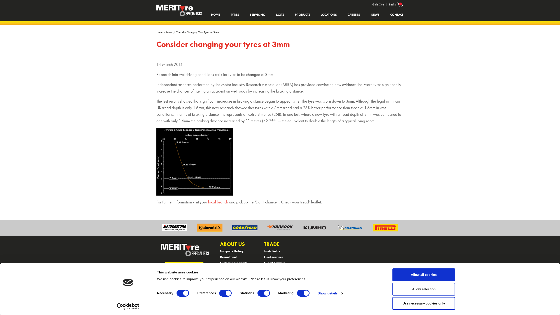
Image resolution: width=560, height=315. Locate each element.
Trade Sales (272, 251)
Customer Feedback (233, 263)
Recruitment (228, 257)
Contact (396, 15)
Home (215, 15)
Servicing (257, 15)
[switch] (225, 293)
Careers (354, 15)
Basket (393, 4)
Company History (232, 251)
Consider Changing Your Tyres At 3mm (197, 32)
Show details (328, 293)
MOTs (280, 15)
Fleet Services (273, 257)
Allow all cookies (424, 274)
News (375, 15)
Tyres (235, 15)
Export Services (274, 263)
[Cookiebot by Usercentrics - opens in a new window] (128, 306)
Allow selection (424, 289)
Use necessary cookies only (423, 303)
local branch (218, 202)
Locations (329, 15)
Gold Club (378, 4)
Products (302, 15)
